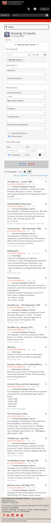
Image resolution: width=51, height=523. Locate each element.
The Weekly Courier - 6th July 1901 (23, 460)
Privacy (30, 509)
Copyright (13, 509)
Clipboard (29, 9)
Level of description (14, 93)
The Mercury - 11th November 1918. (24, 305)
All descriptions (16, 136)
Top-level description (14, 78)
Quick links (35, 9)
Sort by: (16, 175)
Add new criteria (15, 60)
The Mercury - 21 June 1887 (19, 181)
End (27, 147)
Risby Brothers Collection (20, 369)
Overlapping (15, 155)
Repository (11, 70)
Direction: (34, 175)
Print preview (11, 172)
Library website (37, 498)
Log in (44, 9)
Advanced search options (26, 45)
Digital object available (15, 101)
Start (9, 147)
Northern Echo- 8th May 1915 (21, 485)
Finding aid (11, 109)
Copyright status (13, 117)
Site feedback (7, 511)
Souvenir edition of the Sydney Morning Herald (29, 364)
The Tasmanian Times (17, 413)
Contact (5, 509)
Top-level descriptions (19, 133)
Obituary (11, 347)
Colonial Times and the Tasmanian (23, 384)
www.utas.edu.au (8, 500)
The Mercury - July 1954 (18, 438)
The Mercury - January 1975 (20, 327)
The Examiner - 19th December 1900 (24, 228)
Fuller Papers (16, 256)
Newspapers (13, 250)
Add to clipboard (46, 181)
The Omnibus (13, 278)
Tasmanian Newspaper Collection (23, 187)
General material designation (17, 125)
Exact (27, 155)
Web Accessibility (40, 509)
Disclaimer (22, 509)
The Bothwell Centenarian (19, 204)
